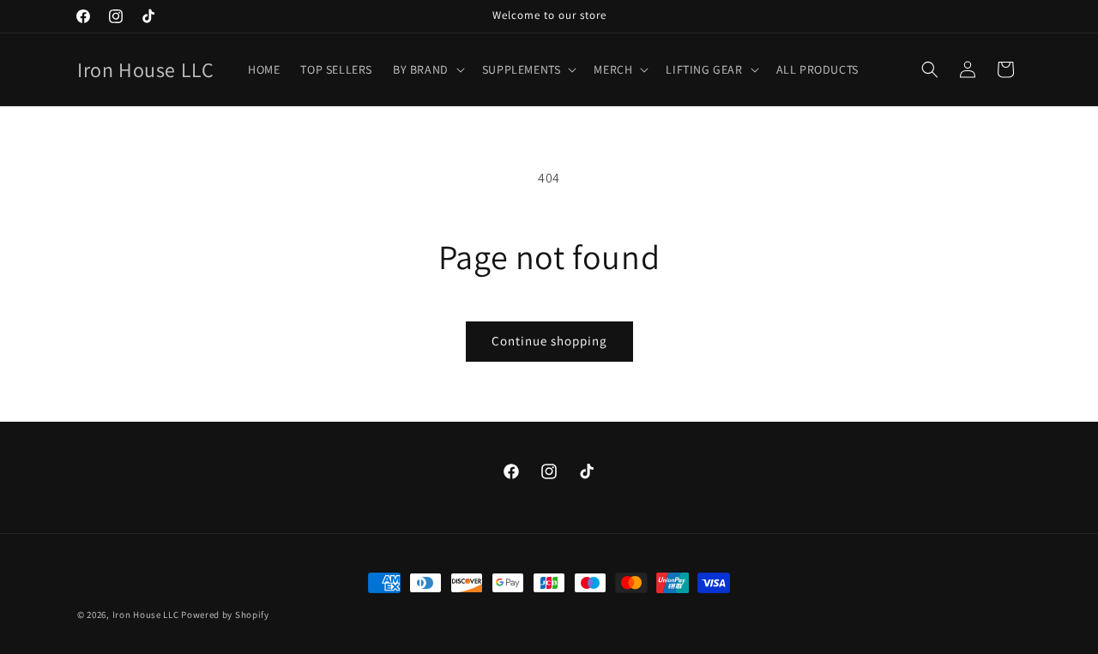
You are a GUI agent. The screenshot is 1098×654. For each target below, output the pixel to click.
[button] (427, 69)
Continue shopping (549, 341)
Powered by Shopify (225, 615)
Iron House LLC (145, 615)
